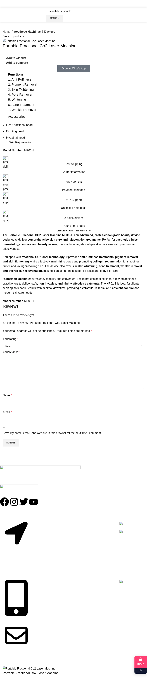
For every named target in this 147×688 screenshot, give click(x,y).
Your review (11, 352)
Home (6, 31)
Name (7, 395)
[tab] (65, 230)
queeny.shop (21, 660)
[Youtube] (33, 501)
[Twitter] (23, 501)
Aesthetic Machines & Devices (34, 31)
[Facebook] (4, 501)
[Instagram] (14, 501)
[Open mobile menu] (4, 3)
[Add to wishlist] (7, 683)
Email (7, 411)
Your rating (10, 339)
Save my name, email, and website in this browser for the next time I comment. (52, 433)
